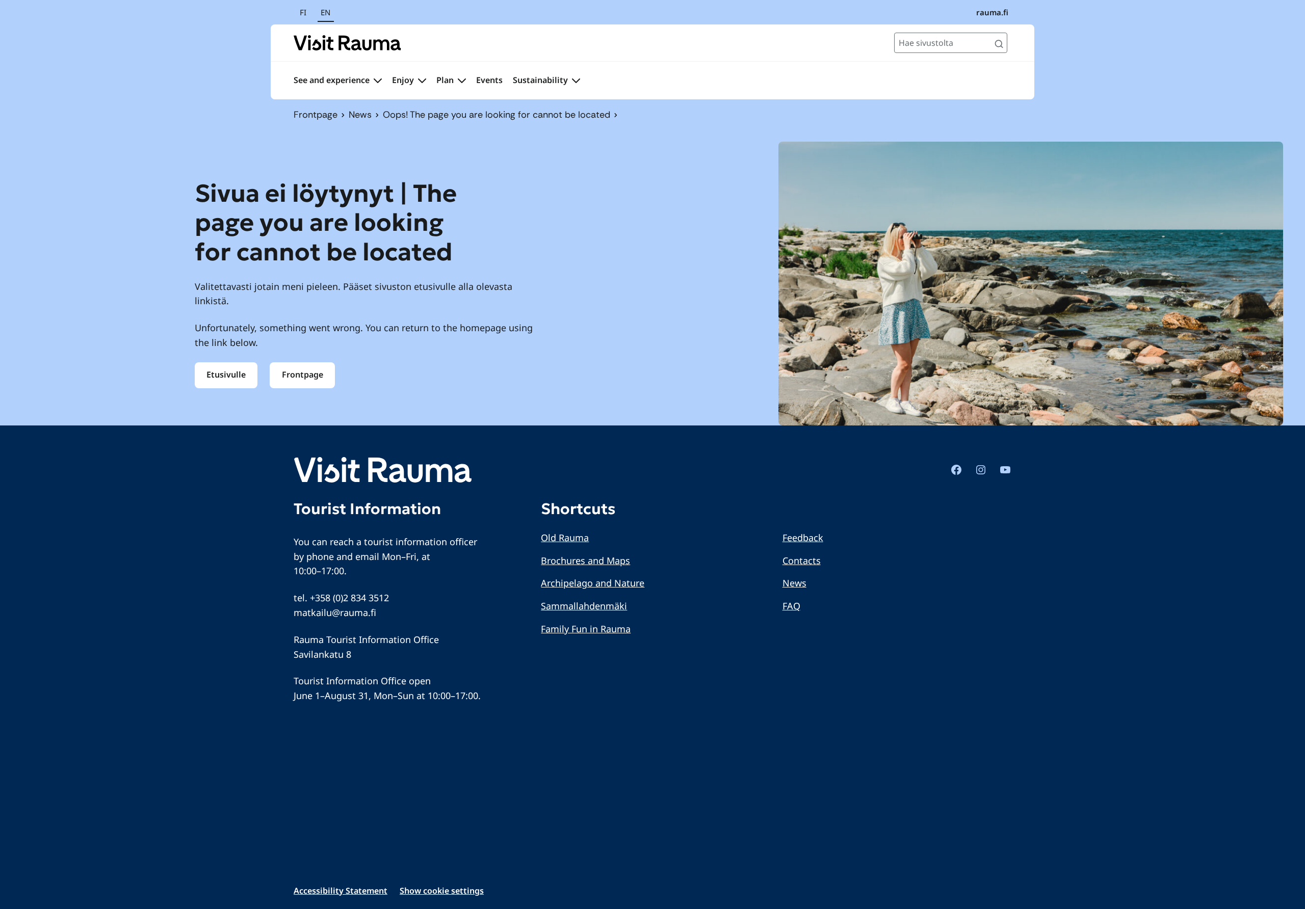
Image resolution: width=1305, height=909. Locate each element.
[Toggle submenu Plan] (462, 80)
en (325, 12)
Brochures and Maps (585, 560)
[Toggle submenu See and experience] (378, 80)
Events (489, 80)
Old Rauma (565, 537)
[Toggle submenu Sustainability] (576, 80)
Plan (445, 80)
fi (303, 12)
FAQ (791, 606)
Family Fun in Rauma (586, 629)
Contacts (801, 560)
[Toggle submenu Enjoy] (422, 80)
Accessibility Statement (340, 890)
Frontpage (315, 115)
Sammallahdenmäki (584, 606)
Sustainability (540, 80)
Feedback (802, 537)
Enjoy (403, 80)
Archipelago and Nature (592, 583)
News (360, 115)
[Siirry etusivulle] (347, 42)
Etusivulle (226, 374)
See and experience (332, 80)
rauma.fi (992, 12)
